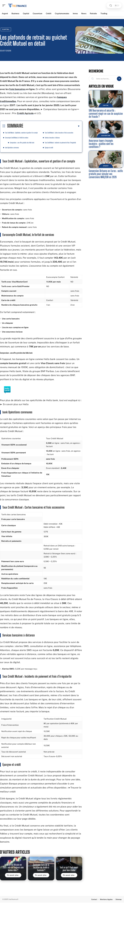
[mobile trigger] (4, 5)
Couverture (105, 135)
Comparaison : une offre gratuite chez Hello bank (22, 143)
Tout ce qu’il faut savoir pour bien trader (69, 869)
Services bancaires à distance (52, 138)
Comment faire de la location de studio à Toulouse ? (41, 867)
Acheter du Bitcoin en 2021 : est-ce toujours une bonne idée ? (13, 867)
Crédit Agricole (25, 113)
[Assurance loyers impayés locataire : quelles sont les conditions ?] (106, 129)
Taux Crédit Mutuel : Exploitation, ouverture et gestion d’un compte (21, 133)
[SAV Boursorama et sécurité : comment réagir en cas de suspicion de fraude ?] (106, 98)
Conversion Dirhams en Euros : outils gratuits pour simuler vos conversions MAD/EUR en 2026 (106, 174)
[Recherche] (110, 5)
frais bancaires (17, 89)
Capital (5, 29)
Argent (105, 166)
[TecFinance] (17, 5)
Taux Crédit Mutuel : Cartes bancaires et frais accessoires (59, 133)
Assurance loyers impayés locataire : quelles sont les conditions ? (101, 143)
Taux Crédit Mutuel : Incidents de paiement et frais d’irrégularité (60, 143)
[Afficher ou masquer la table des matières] (51, 126)
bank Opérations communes (12, 148)
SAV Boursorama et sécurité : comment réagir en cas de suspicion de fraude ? (106, 113)
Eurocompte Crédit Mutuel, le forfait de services (16, 138)
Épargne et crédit (49, 148)
